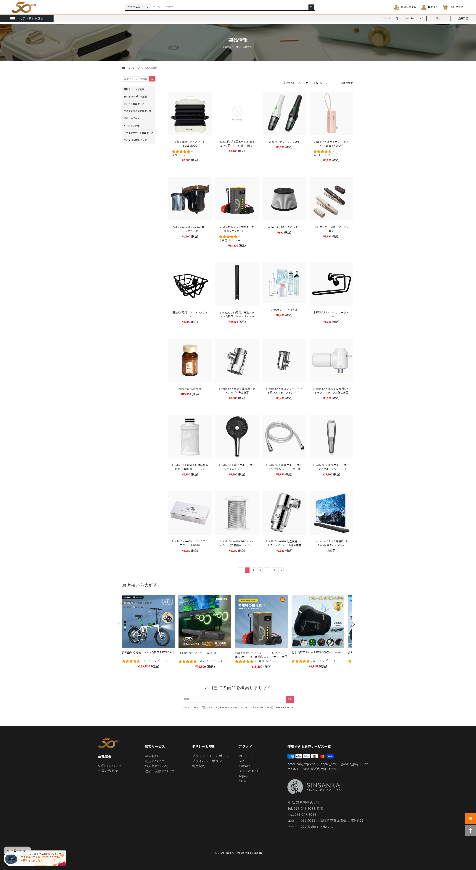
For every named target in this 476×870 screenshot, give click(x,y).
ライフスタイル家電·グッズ (137, 111)
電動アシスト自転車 (134, 89)
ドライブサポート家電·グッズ (138, 133)
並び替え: (288, 82)
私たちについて (414, 18)
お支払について (156, 766)
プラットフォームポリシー (212, 756)
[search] (311, 7)
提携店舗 (463, 18)
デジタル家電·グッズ (134, 104)
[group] (190, 154)
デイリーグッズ (131, 118)
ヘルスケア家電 (131, 125)
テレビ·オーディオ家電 (135, 96)
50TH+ (231, 853)
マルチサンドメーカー (252, 707)
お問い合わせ (108, 771)
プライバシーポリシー (208, 761)
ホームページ (131, 68)
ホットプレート (190, 707)
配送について (155, 761)
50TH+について (110, 766)
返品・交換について (160, 771)
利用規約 (198, 766)
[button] (118, 624)
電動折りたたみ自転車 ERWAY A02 (219, 707)
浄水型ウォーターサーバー (280, 707)
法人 (438, 18)
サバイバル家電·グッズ (135, 140)
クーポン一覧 (390, 18)
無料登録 (151, 756)
